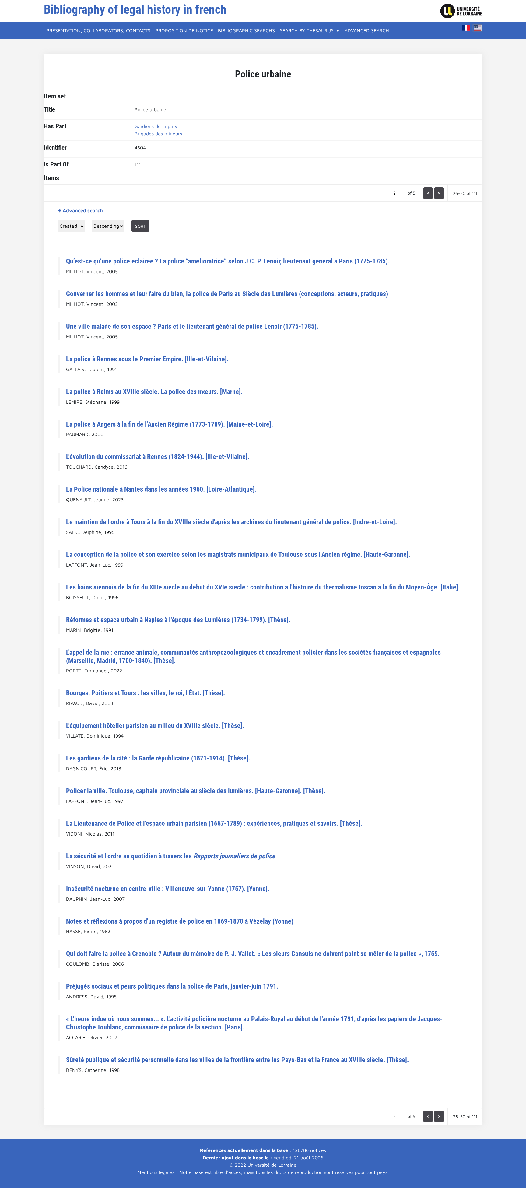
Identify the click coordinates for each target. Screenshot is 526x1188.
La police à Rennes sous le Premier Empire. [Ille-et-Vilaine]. (147, 359)
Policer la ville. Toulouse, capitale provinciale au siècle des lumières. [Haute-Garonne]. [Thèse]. (195, 791)
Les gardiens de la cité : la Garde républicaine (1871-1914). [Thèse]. (158, 758)
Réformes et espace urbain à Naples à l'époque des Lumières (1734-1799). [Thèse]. (178, 620)
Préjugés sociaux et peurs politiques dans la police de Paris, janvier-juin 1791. (172, 986)
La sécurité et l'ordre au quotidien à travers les (170, 856)
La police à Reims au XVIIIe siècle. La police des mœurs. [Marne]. (154, 391)
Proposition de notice (184, 30)
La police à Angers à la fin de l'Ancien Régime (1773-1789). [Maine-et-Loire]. (169, 424)
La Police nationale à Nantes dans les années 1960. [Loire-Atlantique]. (161, 489)
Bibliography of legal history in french (135, 9)
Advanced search (367, 30)
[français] (466, 28)
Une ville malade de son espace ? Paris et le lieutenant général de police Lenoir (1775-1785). (192, 326)
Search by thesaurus (307, 30)
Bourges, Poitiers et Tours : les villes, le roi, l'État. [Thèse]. (145, 693)
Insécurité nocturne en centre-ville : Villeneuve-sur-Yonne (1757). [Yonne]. (167, 889)
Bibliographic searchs (246, 30)
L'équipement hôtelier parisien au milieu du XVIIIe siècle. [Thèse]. (155, 725)
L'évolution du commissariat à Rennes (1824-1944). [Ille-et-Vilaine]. (157, 456)
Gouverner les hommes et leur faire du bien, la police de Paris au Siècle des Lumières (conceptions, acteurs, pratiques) (227, 294)
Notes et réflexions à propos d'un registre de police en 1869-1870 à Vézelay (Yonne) (179, 921)
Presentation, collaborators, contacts (98, 30)
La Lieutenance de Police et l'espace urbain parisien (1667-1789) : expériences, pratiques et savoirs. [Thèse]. (214, 823)
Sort (140, 226)
